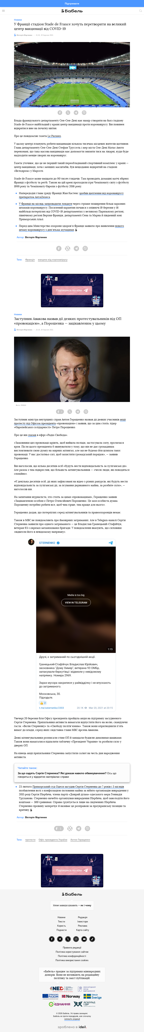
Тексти (61, 921)
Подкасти (62, 930)
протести (30, 839)
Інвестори (82, 921)
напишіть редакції (72, 1019)
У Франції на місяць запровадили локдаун (45, 204)
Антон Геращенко (80, 839)
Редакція (82, 917)
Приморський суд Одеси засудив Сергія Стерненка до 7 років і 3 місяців (78, 786)
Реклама (82, 925)
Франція (30, 259)
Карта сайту (82, 930)
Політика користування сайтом (72, 952)
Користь (61, 925)
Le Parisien (54, 136)
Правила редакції (72, 947)
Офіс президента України (53, 839)
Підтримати (72, 3)
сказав (32, 435)
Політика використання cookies (72, 960)
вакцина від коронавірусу (52, 259)
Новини (61, 917)
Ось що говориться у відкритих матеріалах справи (67, 775)
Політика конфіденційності (72, 956)
